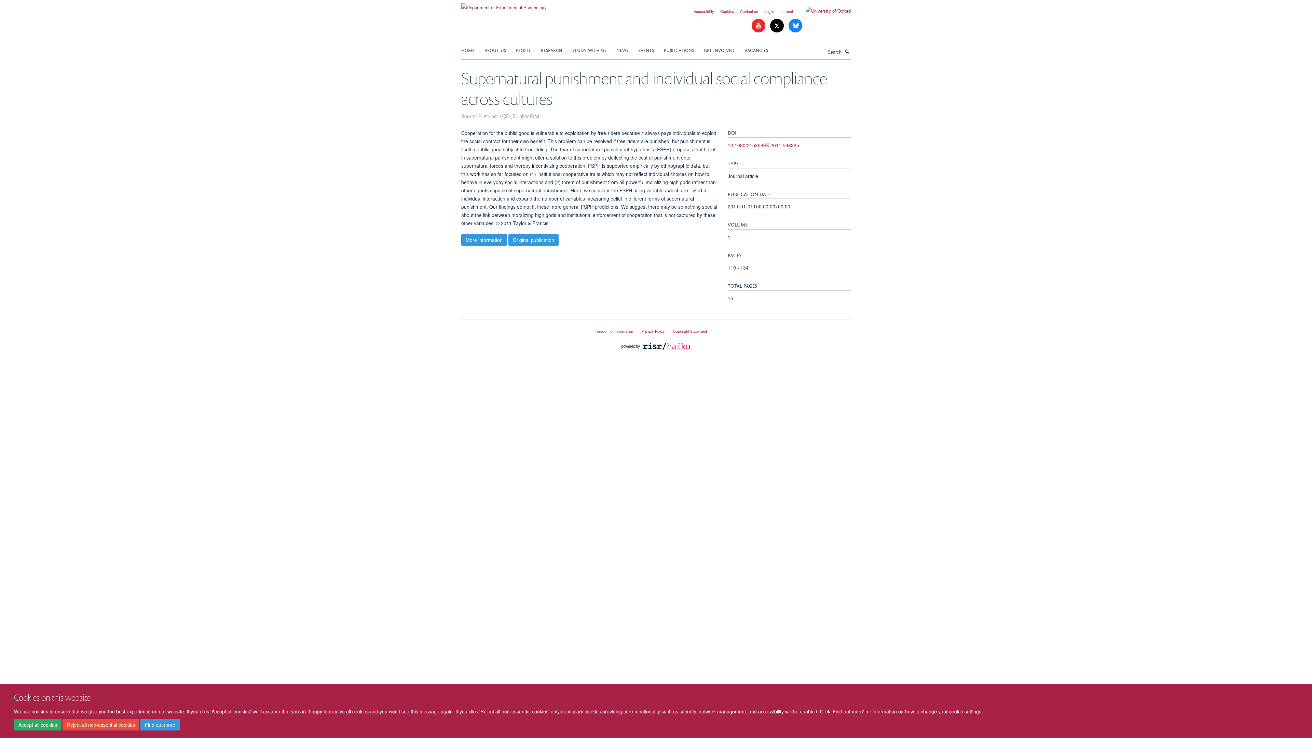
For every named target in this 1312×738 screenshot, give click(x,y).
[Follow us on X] (777, 26)
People (523, 49)
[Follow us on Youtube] (759, 26)
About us (495, 49)
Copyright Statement (690, 331)
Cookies (727, 11)
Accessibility (704, 11)
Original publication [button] (533, 239)
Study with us (589, 49)
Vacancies (756, 49)
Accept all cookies (37, 724)
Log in (769, 11)
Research (551, 49)
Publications (679, 49)
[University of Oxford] (823, 11)
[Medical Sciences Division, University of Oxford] (522, 328)
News (622, 49)
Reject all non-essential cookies (101, 724)
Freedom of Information (613, 331)
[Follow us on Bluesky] (795, 26)
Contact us (749, 11)
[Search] (847, 51)
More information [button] (484, 239)
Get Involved (719, 49)
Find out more (160, 724)
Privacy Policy (653, 331)
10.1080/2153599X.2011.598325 (763, 145)
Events (646, 49)
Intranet (786, 11)
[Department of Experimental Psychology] (504, 5)
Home (468, 49)
